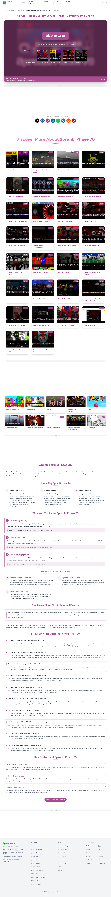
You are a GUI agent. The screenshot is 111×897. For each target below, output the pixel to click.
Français (100, 853)
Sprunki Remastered (37, 884)
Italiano (100, 860)
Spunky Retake (35, 867)
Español (100, 856)
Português (89, 860)
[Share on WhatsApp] (58, 120)
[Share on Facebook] (42, 120)
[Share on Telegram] (63, 120)
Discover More (62, 856)
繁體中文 (89, 849)
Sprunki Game (55, 3)
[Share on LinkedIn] (53, 120)
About (60, 870)
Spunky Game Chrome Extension (12, 856)
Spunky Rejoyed (35, 863)
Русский (88, 863)
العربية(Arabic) (102, 863)
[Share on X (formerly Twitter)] (37, 120)
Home (23, 3)
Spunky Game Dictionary (38, 877)
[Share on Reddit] (68, 120)
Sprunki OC (34, 874)
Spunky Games (67, 3)
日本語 (100, 849)
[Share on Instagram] (48, 120)
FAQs (59, 867)
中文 (99, 846)
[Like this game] (102, 79)
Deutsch (88, 853)
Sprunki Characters (37, 870)
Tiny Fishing (47, 625)
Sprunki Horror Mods (18, 10)
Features (61, 860)
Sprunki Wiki (34, 880)
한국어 (88, 856)
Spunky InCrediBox (32, 3)
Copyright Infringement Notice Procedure (11, 860)
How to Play (62, 863)
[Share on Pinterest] (74, 120)
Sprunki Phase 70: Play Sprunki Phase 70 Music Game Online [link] (43, 10)
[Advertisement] (55, 99)
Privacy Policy (62, 849)
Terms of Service (63, 853)
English (88, 846)
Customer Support (64, 846)
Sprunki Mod (45, 3)
